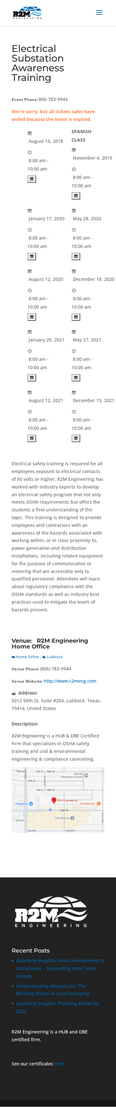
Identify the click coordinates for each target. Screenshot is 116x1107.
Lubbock (55, 656)
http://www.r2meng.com (70, 681)
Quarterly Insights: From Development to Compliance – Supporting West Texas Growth (60, 968)
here (59, 1064)
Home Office (27, 656)
